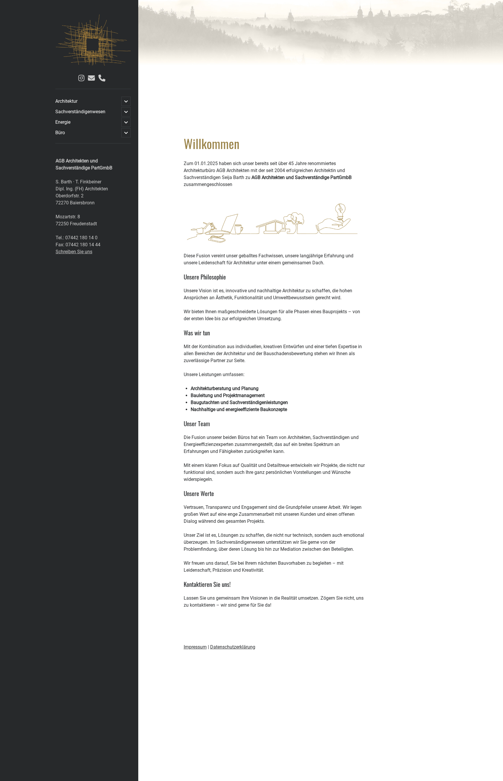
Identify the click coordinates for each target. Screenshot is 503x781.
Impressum (195, 647)
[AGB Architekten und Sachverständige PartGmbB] (93, 63)
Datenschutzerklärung (232, 647)
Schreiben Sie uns (74, 251)
